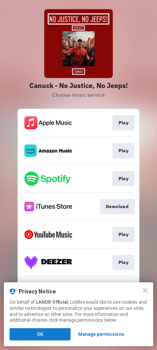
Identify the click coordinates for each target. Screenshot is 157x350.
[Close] (145, 290)
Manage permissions (101, 334)
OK (40, 334)
